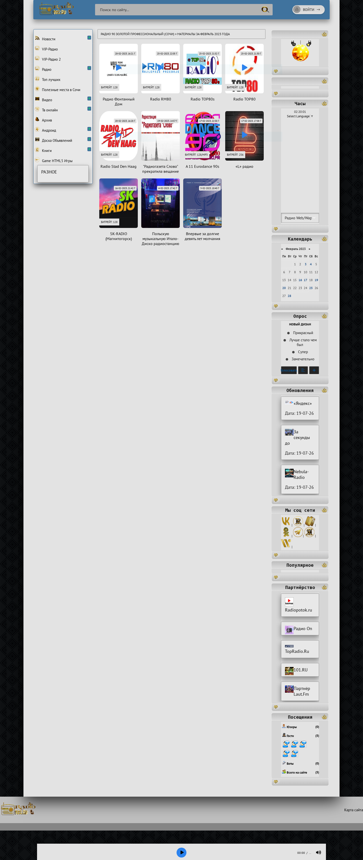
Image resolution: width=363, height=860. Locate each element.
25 (311, 288)
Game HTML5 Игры (57, 160)
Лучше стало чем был (302, 342)
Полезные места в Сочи (60, 89)
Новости (48, 39)
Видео (46, 100)
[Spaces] (310, 525)
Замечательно (302, 359)
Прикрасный (302, 332)
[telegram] (298, 536)
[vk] (286, 525)
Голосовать (289, 370)
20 (284, 288)
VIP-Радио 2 (51, 59)
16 (300, 280)
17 (305, 280)
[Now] (286, 547)
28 (289, 296)
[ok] (286, 536)
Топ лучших (50, 79)
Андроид (48, 130)
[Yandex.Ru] (309, 536)
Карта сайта (353, 810)
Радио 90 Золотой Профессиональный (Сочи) (137, 34)
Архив (46, 120)
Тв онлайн (49, 110)
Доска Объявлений (56, 140)
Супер (302, 351)
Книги (46, 150)
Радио (46, 69)
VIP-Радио (49, 49)
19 (316, 280)
